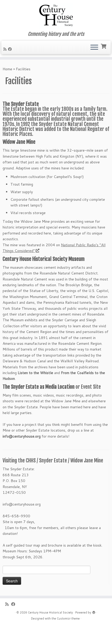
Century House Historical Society (50, 612)
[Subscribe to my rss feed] (5, 49)
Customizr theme (68, 618)
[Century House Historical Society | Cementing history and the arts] (56, 16)
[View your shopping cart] (104, 46)
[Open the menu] (94, 47)
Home (7, 69)
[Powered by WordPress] (94, 611)
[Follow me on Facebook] (10, 49)
